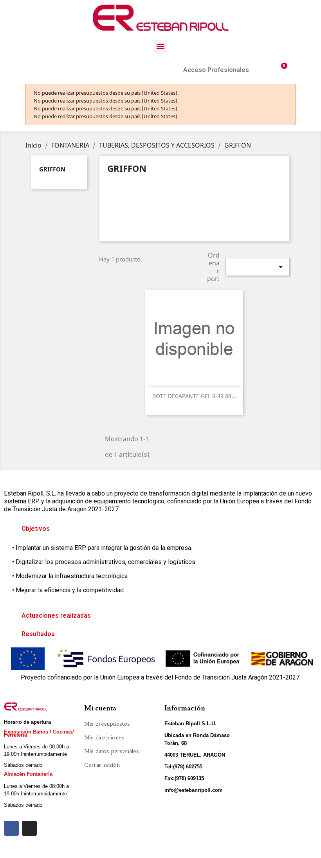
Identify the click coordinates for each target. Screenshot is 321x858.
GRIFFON (52, 169)
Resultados (38, 634)
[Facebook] (11, 828)
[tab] (160, 529)
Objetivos (36, 528)
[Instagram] (29, 828)
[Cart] (281, 70)
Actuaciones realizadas (56, 615)
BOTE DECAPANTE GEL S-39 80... (194, 396)
